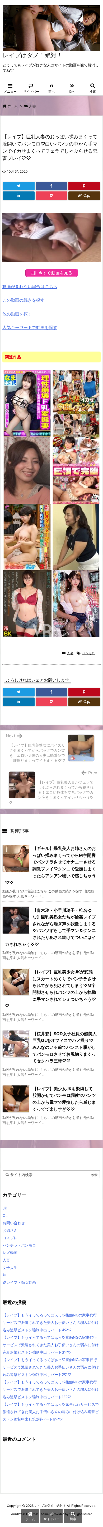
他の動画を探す (17, 313)
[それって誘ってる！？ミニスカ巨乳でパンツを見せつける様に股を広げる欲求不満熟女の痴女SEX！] (76, 536)
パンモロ (88, 653)
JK (5, 1208)
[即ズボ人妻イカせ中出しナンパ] (76, 403)
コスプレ (10, 1237)
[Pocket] (51, 195)
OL (5, 1215)
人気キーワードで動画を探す (29, 327)
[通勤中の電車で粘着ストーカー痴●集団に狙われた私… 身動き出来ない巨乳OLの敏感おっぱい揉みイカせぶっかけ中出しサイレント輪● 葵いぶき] (76, 603)
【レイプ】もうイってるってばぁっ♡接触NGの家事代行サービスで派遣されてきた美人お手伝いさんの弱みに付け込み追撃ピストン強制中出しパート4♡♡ (51, 1322)
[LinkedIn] (19, 195)
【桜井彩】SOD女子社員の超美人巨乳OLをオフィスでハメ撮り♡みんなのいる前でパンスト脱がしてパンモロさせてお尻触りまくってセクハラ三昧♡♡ (64, 1047)
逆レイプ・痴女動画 (19, 1282)
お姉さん (10, 1230)
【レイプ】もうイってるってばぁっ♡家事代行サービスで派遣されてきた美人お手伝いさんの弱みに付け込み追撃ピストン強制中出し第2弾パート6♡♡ (51, 1411)
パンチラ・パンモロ (19, 1245)
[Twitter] (19, 186)
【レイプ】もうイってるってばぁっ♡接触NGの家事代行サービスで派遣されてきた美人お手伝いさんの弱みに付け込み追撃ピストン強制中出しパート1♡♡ (51, 1389)
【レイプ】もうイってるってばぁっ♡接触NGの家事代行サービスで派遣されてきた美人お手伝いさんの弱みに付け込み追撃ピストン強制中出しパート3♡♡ (51, 1344)
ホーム (12, 106)
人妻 (32, 106)
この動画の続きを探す (23, 300)
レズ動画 (10, 1252)
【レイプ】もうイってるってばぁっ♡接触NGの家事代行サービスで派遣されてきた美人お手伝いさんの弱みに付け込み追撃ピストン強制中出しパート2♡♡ (51, 1367)
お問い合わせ (14, 1223)
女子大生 (10, 1267)
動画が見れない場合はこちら (29, 286)
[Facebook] (51, 186)
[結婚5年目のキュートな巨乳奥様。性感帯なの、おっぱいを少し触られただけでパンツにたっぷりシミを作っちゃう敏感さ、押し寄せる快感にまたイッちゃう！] (27, 470)
